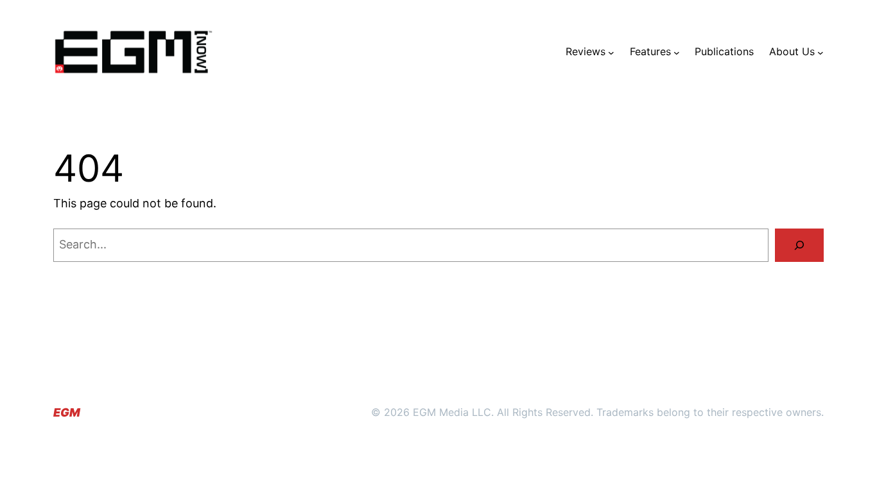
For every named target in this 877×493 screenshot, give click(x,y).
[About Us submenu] (820, 52)
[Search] (799, 245)
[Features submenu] (676, 52)
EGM (66, 412)
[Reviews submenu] (611, 52)
